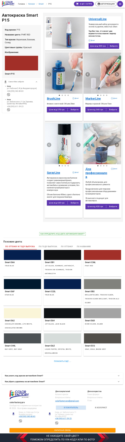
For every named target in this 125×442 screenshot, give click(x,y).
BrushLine (53, 98)
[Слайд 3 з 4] (65, 95)
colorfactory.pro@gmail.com (67, 401)
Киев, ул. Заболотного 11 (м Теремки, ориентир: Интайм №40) (65, 414)
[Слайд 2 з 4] (62, 95)
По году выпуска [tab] (48, 246)
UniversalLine (98, 19)
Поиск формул (93, 394)
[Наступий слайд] (78, 74)
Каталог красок (61, 394)
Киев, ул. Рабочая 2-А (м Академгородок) (29, 413)
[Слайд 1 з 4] (59, 95)
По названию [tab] (84, 246)
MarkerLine (93, 98)
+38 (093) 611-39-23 (15, 106)
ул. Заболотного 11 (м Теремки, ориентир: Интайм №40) (20, 102)
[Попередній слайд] (49, 74)
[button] (21, 81)
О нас (89, 401)
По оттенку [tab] (67, 246)
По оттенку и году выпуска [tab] (20, 246)
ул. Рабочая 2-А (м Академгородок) (22, 88)
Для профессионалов (96, 173)
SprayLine (53, 172)
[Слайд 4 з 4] (68, 95)
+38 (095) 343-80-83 (15, 91)
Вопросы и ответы (62, 397)
